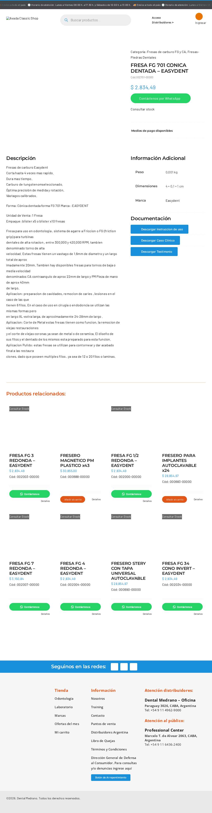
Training (97, 707)
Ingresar (199, 22)
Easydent (173, 200)
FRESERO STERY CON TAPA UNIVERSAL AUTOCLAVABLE (128, 571)
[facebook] (114, 666)
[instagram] (124, 666)
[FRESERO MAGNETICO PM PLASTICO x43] (80, 425)
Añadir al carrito (73, 499)
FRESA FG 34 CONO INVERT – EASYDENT (178, 568)
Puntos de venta (103, 724)
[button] (168, 131)
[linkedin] (133, 666)
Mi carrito (62, 732)
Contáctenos (31, 494)
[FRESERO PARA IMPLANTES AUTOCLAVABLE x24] (182, 425)
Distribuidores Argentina (109, 732)
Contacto (98, 715)
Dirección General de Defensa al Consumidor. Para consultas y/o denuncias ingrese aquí (114, 763)
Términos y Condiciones (109, 749)
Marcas (60, 715)
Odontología (64, 698)
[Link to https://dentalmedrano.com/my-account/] (199, 16)
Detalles (45, 500)
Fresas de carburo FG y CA (166, 52)
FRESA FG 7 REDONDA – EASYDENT (22, 568)
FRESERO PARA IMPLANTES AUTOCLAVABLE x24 (179, 463)
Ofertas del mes (67, 724)
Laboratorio (64, 707)
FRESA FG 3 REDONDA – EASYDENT (22, 460)
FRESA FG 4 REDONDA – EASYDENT (73, 568)
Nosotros (98, 698)
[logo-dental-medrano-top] (22, 18)
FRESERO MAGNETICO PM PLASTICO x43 (77, 460)
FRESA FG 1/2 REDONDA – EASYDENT (125, 460)
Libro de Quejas (103, 741)
